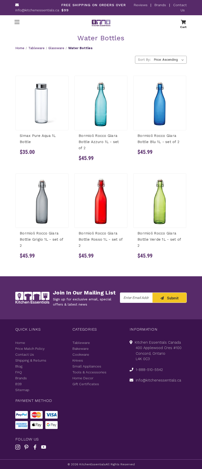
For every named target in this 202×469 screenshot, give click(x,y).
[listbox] (169, 59)
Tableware (81, 343)
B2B (18, 384)
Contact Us (24, 354)
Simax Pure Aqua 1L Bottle (38, 138)
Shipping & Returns (30, 360)
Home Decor (82, 378)
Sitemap (22, 390)
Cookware (80, 354)
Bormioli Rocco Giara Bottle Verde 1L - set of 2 (159, 239)
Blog (18, 366)
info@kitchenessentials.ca (37, 10)
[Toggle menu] (17, 22)
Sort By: (144, 59)
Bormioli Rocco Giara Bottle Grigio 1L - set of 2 (41, 239)
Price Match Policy (30, 349)
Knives (77, 360)
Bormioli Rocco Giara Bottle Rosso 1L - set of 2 (100, 239)
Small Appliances (86, 366)
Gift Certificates (85, 384)
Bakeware (80, 349)
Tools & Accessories (89, 372)
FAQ (18, 372)
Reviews (141, 5)
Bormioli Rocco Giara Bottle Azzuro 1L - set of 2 (99, 141)
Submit (172, 298)
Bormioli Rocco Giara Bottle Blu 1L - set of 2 (158, 138)
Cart (183, 27)
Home (20, 343)
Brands (160, 5)
